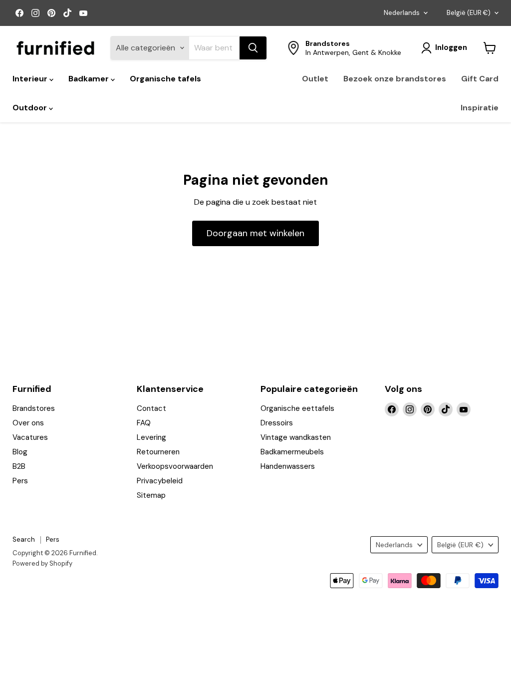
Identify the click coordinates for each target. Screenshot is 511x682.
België (469, 12)
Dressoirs (276, 423)
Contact (151, 408)
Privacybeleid (160, 481)
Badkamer (89, 78)
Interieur (30, 78)
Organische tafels (165, 78)
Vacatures (30, 437)
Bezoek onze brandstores (394, 78)
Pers (20, 481)
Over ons (28, 423)
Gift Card (480, 78)
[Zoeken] (253, 47)
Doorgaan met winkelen (255, 233)
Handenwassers (287, 466)
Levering (151, 437)
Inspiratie (480, 107)
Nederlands (402, 12)
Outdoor (30, 107)
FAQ (144, 423)
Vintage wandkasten (295, 437)
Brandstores (33, 408)
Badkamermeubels (292, 452)
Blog (19, 452)
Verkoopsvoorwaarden (175, 466)
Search (23, 539)
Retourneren (158, 452)
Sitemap (151, 495)
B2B (18, 466)
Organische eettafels (297, 408)
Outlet (315, 78)
